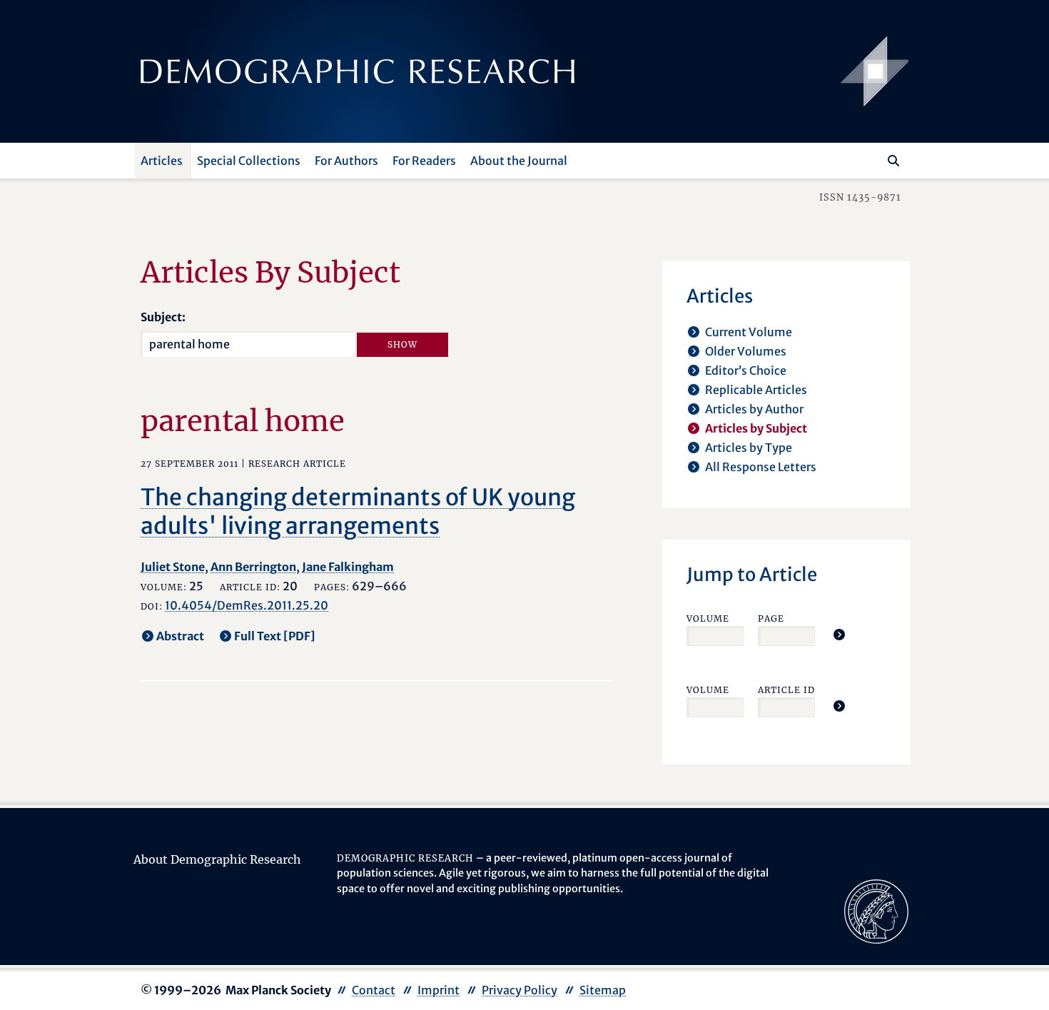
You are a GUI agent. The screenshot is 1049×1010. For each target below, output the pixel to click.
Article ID (786, 690)
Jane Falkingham (348, 567)
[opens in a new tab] (876, 910)
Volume (707, 618)
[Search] (893, 160)
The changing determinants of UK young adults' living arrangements (358, 511)
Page (771, 618)
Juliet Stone (173, 567)
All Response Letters (760, 467)
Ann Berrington (253, 567)
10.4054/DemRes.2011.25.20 (246, 605)
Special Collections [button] (248, 160)
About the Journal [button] (518, 160)
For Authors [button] (346, 160)
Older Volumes (745, 351)
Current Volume (748, 332)
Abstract (180, 636)
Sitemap (602, 990)
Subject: (163, 317)
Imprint (438, 990)
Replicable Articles (756, 390)
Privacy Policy (519, 990)
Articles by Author (754, 409)
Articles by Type (748, 447)
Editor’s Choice (745, 370)
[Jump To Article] (839, 634)
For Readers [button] (424, 160)
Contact (373, 990)
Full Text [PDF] (274, 636)
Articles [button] (162, 160)
